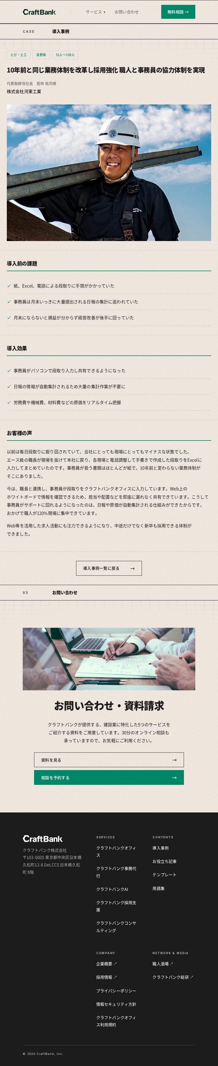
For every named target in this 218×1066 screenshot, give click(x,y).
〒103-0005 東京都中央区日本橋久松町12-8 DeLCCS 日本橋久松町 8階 (52, 864)
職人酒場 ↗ (162, 963)
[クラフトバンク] (39, 12)
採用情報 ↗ (106, 977)
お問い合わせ (127, 12)
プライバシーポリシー (116, 990)
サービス (96, 12)
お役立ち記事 (164, 861)
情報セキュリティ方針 (116, 1004)
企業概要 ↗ (106, 963)
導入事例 (160, 848)
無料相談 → (178, 12)
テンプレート (164, 874)
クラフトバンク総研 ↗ (173, 977)
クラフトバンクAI (112, 889)
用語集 (158, 888)
